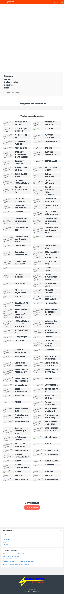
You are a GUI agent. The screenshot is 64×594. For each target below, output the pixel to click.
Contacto (5, 544)
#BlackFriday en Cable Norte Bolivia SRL (13, 554)
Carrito (4, 542)
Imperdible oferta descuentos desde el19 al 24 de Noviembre (19, 561)
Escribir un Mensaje (32, 507)
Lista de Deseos (7, 539)
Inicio (4, 534)
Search (55, 2)
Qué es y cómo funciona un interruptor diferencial (16, 564)
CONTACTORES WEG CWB (10, 559)
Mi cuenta (5, 537)
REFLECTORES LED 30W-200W (11, 556)
